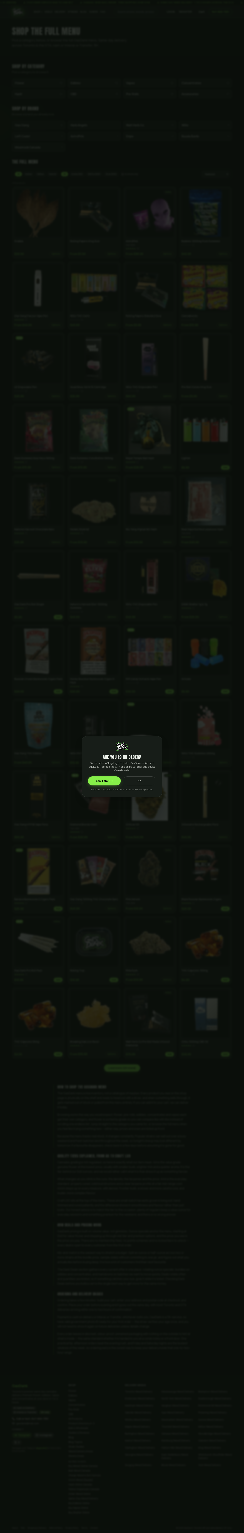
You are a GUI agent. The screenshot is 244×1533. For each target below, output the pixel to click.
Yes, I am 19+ (104, 781)
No (139, 781)
